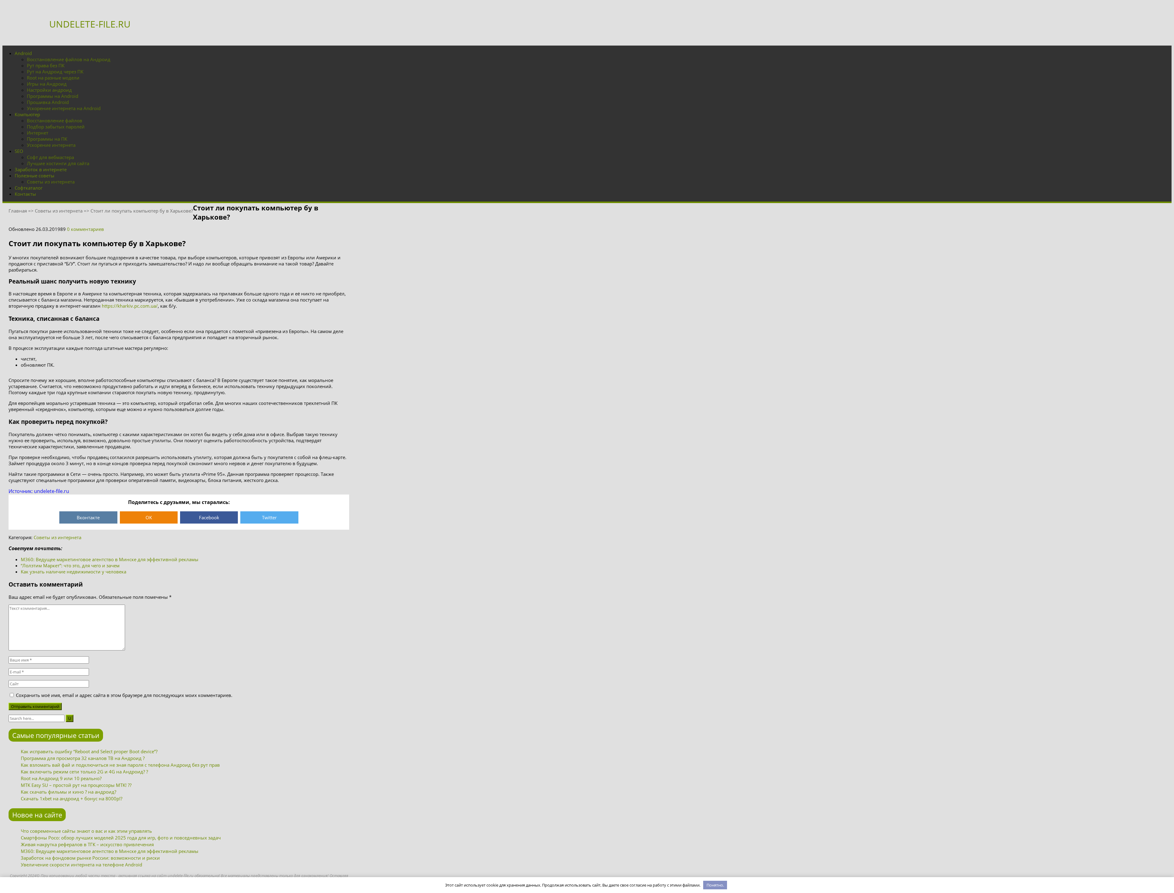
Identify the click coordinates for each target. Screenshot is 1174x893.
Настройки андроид (49, 90)
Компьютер (27, 114)
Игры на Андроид (47, 84)
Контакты (25, 194)
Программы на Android (52, 96)
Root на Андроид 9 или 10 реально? (61, 778)
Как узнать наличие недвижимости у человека (73, 572)
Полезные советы (34, 175)
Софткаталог (28, 188)
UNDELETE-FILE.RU (90, 24)
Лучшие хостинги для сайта (58, 163)
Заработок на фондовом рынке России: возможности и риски (90, 858)
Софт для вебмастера (50, 157)
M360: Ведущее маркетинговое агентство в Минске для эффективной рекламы (109, 559)
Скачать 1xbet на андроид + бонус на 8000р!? (71, 798)
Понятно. (715, 885)
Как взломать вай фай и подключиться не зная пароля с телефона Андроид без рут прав (120, 765)
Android (23, 53)
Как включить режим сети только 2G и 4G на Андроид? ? (84, 772)
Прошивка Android (48, 102)
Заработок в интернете (41, 169)
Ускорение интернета (51, 145)
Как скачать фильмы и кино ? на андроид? (68, 792)
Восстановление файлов (54, 120)
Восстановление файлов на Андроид (68, 59)
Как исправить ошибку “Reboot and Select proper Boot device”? (89, 751)
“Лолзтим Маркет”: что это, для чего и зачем (70, 565)
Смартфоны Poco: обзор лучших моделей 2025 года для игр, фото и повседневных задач (121, 838)
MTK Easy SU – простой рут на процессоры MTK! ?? (76, 785)
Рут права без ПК (46, 65)
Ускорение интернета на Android (64, 108)
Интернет (37, 133)
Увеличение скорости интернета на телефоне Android (81, 865)
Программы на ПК (47, 139)
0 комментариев (85, 229)
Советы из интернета (51, 182)
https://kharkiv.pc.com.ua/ (130, 306)
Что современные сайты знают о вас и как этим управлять (86, 831)
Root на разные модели (53, 78)
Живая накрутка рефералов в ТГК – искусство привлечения (87, 844)
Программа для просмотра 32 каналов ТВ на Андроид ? (83, 758)
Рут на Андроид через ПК (55, 72)
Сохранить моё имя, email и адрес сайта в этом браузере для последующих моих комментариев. (124, 695)
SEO (19, 151)
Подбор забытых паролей (56, 127)
